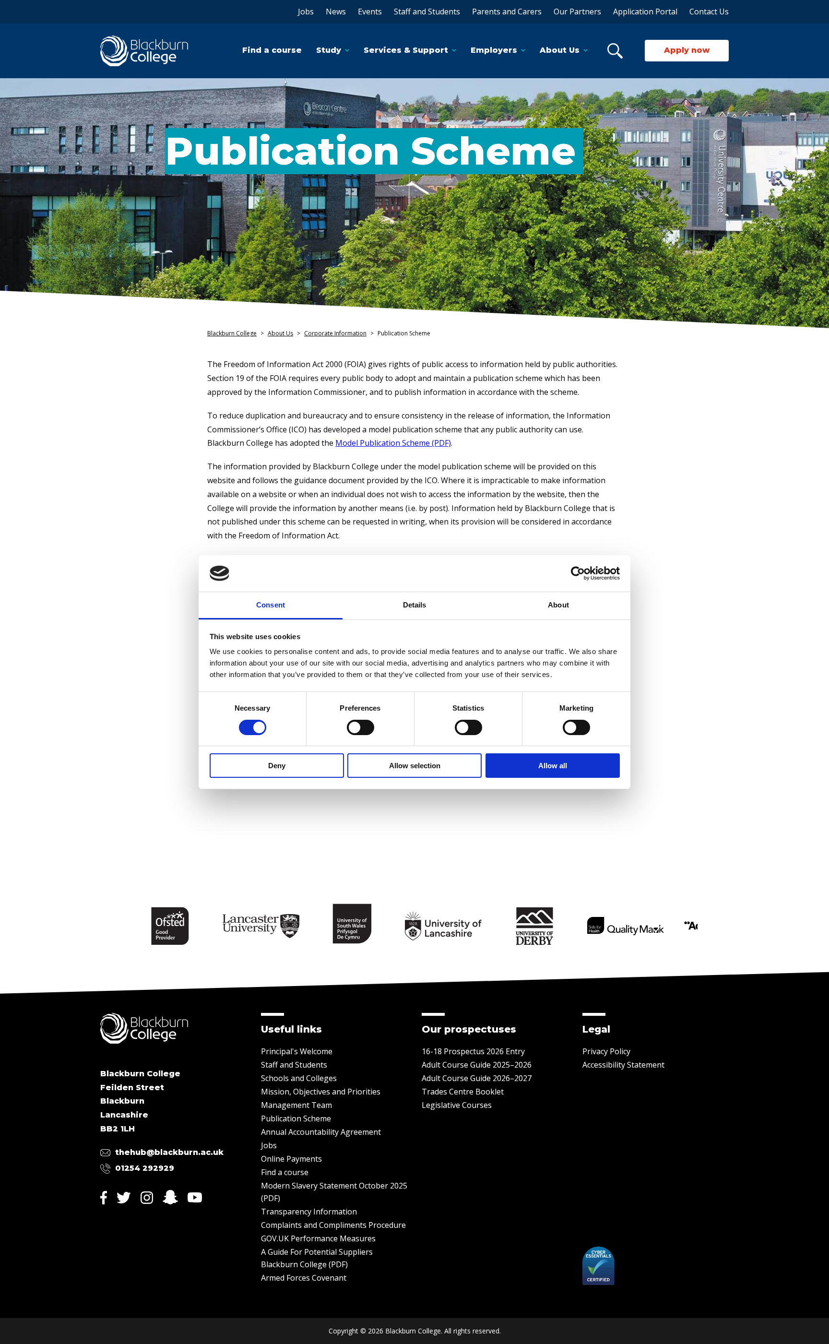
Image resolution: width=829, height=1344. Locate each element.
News (336, 11)
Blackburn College (232, 333)
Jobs (306, 11)
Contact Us (709, 11)
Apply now (687, 50)
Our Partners (577, 11)
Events (370, 11)
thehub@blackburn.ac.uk (169, 1152)
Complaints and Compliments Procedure (333, 1225)
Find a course (272, 50)
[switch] (360, 727)
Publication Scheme (296, 1118)
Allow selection (414, 765)
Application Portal (645, 11)
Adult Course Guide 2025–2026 (477, 1064)
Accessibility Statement (623, 1064)
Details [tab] (414, 605)
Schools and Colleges (299, 1078)
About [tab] (558, 605)
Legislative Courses (457, 1105)
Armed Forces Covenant (303, 1278)
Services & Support (406, 50)
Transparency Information (309, 1211)
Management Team (296, 1105)
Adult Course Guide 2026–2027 (477, 1078)
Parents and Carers (507, 11)
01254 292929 (144, 1168)
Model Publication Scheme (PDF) (393, 443)
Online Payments (291, 1159)
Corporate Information (335, 333)
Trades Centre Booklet (463, 1091)
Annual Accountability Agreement (321, 1132)
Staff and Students (427, 11)
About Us (560, 50)
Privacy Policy (606, 1051)
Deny (276, 765)
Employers (494, 50)
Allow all (552, 765)
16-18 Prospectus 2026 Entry (473, 1051)
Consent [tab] (270, 605)
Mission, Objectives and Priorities (320, 1091)
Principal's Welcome (296, 1051)
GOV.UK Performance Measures (318, 1238)
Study (328, 50)
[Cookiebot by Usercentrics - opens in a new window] (578, 573)
